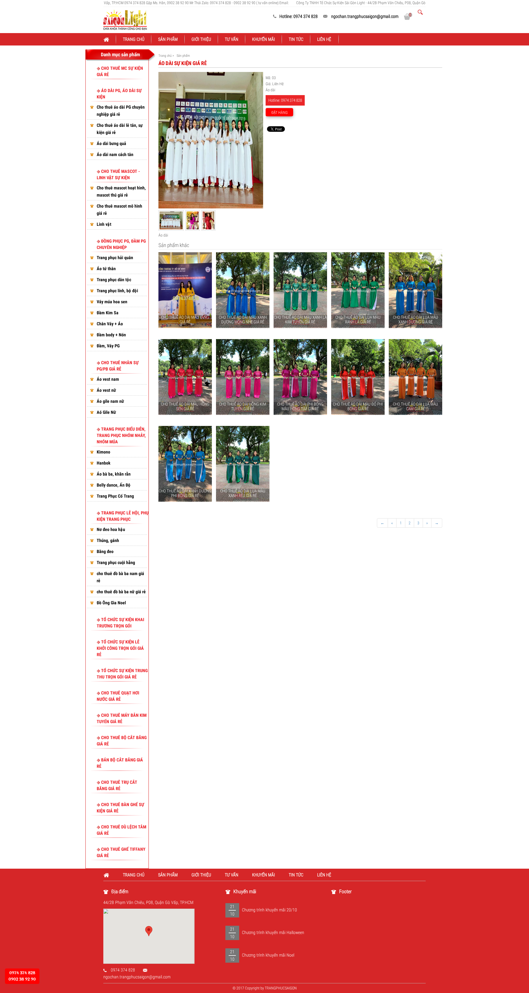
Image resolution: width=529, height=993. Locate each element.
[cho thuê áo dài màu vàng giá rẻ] (185, 290)
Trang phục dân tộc (114, 279)
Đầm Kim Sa (107, 312)
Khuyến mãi (263, 39)
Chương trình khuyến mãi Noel (268, 955)
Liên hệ (324, 39)
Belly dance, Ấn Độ (114, 485)
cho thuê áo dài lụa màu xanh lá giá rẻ (357, 319)
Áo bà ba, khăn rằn (114, 474)
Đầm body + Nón (111, 334)
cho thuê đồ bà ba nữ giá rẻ (121, 591)
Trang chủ (133, 39)
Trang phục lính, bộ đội (117, 290)
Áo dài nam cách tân (115, 154)
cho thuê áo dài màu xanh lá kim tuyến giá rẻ (300, 319)
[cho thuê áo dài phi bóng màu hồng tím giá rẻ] (300, 377)
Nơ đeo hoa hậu (111, 529)
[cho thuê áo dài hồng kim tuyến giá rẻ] (242, 377)
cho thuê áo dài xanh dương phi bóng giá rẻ (185, 493)
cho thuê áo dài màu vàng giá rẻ (185, 319)
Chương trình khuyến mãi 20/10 (269, 910)
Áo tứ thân (106, 268)
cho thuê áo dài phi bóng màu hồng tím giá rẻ (300, 406)
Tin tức (296, 39)
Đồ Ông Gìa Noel (111, 602)
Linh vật (104, 224)
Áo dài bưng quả (111, 143)
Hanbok (103, 463)
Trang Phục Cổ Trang (115, 496)
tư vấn (231, 39)
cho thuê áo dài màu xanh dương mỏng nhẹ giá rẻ (243, 319)
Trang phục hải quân (115, 257)
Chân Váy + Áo (110, 323)
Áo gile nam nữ (110, 401)
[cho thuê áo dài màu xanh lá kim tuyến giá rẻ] (300, 290)
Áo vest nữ (106, 390)
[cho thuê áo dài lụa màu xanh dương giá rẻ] (415, 290)
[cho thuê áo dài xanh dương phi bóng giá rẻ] (185, 464)
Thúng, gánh (108, 540)
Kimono (103, 452)
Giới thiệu (201, 39)
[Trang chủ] (109, 39)
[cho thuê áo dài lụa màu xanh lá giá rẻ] (358, 290)
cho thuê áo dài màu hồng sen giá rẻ (185, 406)
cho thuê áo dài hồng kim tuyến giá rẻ (242, 406)
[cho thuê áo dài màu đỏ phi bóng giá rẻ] (358, 377)
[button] (148, 931)
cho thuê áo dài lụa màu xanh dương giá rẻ (415, 319)
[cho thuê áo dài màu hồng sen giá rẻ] (185, 377)
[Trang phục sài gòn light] (125, 19)
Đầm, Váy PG (108, 345)
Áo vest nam (108, 379)
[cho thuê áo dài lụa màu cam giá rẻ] (415, 377)
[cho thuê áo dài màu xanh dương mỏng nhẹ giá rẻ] (242, 290)
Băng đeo (105, 551)
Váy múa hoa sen (112, 301)
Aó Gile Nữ (106, 412)
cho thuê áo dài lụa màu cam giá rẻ (415, 406)
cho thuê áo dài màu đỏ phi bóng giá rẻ (358, 406)
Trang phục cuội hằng (116, 562)
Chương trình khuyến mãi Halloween (273, 932)
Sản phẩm (168, 39)
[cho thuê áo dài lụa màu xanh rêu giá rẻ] (242, 464)
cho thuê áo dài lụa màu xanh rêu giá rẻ (242, 493)
